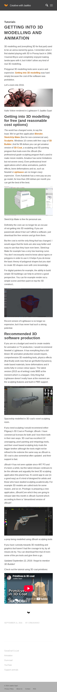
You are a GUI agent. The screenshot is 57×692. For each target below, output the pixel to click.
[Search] (45, 5)
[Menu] (51, 5)
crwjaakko (33, 623)
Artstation (8, 655)
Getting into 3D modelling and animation (23, 32)
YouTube (8, 665)
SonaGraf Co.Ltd (11, 651)
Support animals (11, 670)
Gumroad (8, 660)
